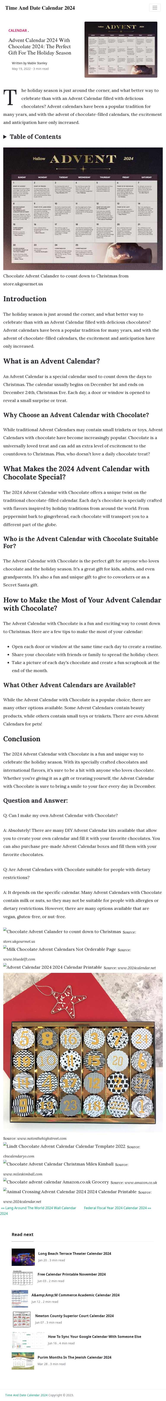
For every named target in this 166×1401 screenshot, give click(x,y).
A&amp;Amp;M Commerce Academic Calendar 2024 (76, 1295)
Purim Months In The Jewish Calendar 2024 (74, 1357)
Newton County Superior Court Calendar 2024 (74, 1315)
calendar (17, 30)
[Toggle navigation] (155, 8)
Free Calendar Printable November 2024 (72, 1274)
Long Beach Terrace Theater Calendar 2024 (74, 1253)
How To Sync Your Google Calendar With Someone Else (94, 1336)
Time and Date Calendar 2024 (26, 1395)
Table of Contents (35, 137)
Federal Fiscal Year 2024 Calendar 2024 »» (117, 1208)
